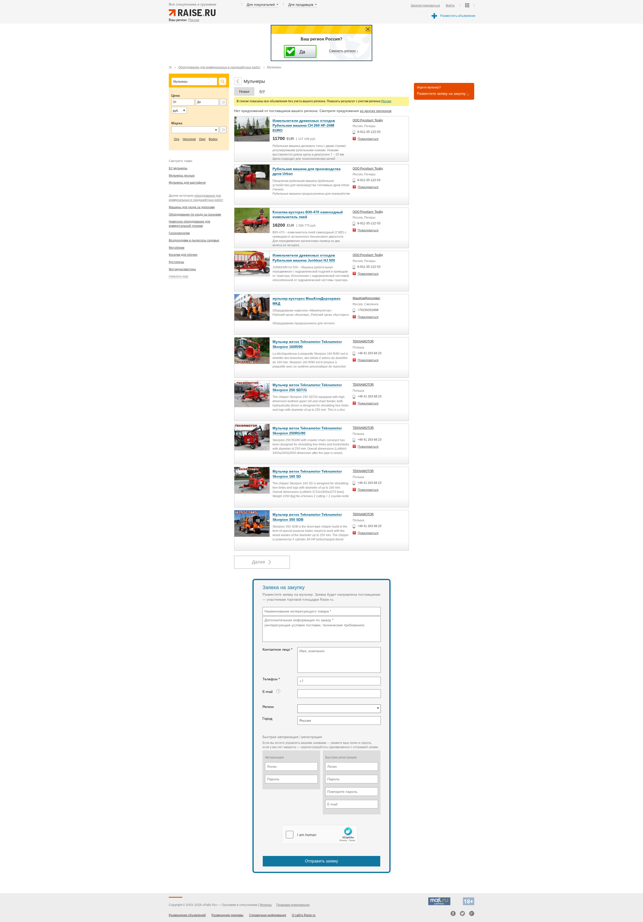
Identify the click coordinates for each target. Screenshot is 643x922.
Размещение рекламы (227, 915)
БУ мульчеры (178, 168)
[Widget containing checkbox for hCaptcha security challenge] (320, 834)
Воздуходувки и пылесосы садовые (194, 240)
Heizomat (189, 139)
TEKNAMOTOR (363, 341)
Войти (450, 5)
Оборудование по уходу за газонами (195, 214)
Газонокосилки (179, 233)
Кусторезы (176, 262)
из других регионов (375, 111)
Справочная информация (267, 915)
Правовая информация (293, 905)
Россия (386, 101)
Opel (202, 139)
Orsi (176, 139)
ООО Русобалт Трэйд (368, 120)
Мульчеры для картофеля (187, 182)
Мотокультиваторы (182, 269)
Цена (175, 95)
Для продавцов (300, 5)
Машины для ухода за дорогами (192, 207)
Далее (258, 562)
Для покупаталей (261, 5)
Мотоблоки (176, 247)
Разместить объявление (457, 16)
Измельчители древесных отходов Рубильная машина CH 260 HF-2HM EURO (304, 125)
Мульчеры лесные (182, 175)
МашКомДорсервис (366, 298)
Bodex (213, 139)
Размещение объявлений (187, 915)
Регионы (266, 905)
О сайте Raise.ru (303, 915)
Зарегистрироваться (425, 5)
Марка (176, 123)
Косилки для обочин (183, 255)
